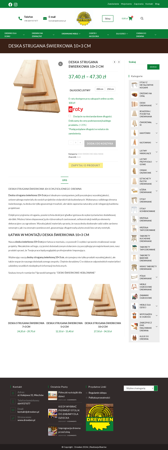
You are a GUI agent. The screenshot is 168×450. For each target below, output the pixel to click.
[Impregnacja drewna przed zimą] (52, 431)
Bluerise (102, 447)
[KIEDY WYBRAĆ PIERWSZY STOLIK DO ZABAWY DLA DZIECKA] (52, 413)
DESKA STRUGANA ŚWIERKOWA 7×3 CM (26, 325)
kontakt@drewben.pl (28, 411)
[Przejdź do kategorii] (156, 388)
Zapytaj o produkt (85, 165)
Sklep (108, 18)
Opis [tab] (64, 180)
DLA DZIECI (121, 34)
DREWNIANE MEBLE (70, 34)
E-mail (52, 16)
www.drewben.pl (26, 420)
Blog (157, 4)
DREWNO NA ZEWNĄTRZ (37, 34)
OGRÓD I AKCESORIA (94, 34)
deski (79, 157)
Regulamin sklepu (98, 392)
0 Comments (71, 400)
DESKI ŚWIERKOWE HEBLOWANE (90, 154)
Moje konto (126, 4)
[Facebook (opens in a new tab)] (10, 5)
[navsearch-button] (142, 18)
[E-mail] (45, 18)
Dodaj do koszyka (100, 143)
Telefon (28, 16)
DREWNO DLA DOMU (10, 34)
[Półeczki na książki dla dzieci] (52, 395)
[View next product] (119, 62)
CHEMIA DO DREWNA (141, 34)
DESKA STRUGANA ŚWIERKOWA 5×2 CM (64, 325)
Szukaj (132, 61)
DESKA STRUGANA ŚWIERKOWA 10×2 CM (103, 325)
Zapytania (138, 4)
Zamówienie (113, 4)
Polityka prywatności (99, 397)
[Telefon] (20, 18)
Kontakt (149, 4)
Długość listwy (80, 90)
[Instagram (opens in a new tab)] (15, 5)
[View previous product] (114, 62)
